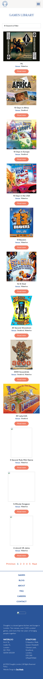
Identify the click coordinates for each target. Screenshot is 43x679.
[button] (38, 4)
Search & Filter (12, 26)
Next (34, 563)
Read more (21, 71)
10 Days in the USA (21, 195)
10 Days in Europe (21, 151)
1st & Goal (21, 283)
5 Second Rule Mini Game (21, 459)
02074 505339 (9, 653)
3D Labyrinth (21, 415)
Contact (22, 601)
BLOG (21, 580)
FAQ (22, 590)
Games (21, 575)
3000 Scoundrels (21, 371)
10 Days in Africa (21, 107)
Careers (21, 596)
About (21, 585)
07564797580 (31, 658)
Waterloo (24, 66)
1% (21, 63)
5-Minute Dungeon (21, 503)
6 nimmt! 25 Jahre (21, 547)
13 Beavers (21, 239)
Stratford (24, 110)
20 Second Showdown (21, 327)
